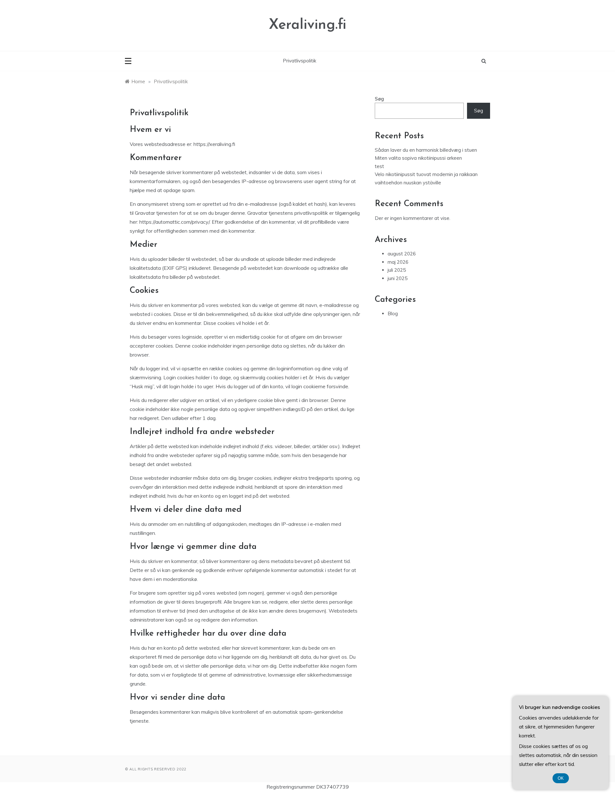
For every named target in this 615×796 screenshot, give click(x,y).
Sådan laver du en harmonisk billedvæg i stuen (426, 150)
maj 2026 (398, 262)
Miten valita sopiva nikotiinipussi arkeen (418, 158)
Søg (379, 99)
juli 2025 (397, 270)
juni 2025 (397, 278)
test (379, 166)
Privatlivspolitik (299, 61)
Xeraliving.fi (307, 25)
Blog (393, 313)
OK (561, 778)
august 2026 (402, 254)
